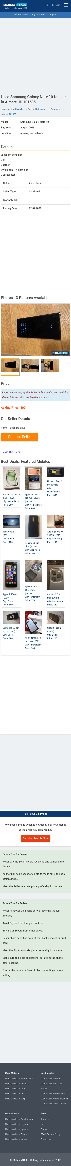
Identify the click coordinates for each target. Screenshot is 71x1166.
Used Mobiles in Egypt (15, 1098)
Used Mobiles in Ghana (16, 1134)
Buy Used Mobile (39, 14)
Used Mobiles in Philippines (54, 1103)
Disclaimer (46, 1139)
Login (57, 5)
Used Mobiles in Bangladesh (54, 1098)
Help (43, 1124)
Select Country (47, 5)
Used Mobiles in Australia (17, 1083)
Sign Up (53, 14)
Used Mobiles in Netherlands (19, 1078)
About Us (45, 1119)
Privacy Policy (53, 1134)
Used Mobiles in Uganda (16, 1129)
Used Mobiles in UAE (50, 1078)
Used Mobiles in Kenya (16, 1139)
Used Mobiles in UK (14, 1093)
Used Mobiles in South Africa (19, 1119)
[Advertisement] (35, 55)
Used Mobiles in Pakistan (53, 1093)
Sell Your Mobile (21, 14)
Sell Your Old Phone (36, 814)
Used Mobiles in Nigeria (16, 1124)
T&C (43, 1134)
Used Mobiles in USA (15, 1088)
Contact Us (46, 1129)
